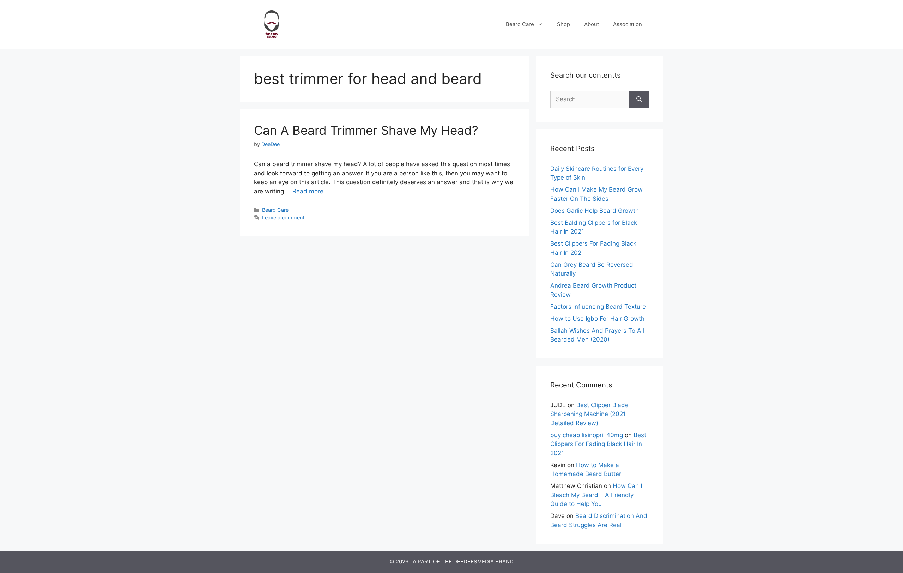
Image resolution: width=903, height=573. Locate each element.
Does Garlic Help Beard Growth (594, 210)
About (591, 24)
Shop (563, 24)
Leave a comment (283, 218)
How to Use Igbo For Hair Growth (597, 318)
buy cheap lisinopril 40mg (586, 435)
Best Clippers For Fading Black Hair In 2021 (598, 444)
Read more (307, 191)
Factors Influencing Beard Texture (598, 306)
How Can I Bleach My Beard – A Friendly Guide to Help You (596, 494)
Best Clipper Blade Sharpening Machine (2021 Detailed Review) (589, 414)
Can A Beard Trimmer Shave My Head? (366, 130)
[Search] (639, 99)
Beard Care (520, 24)
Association (627, 24)
